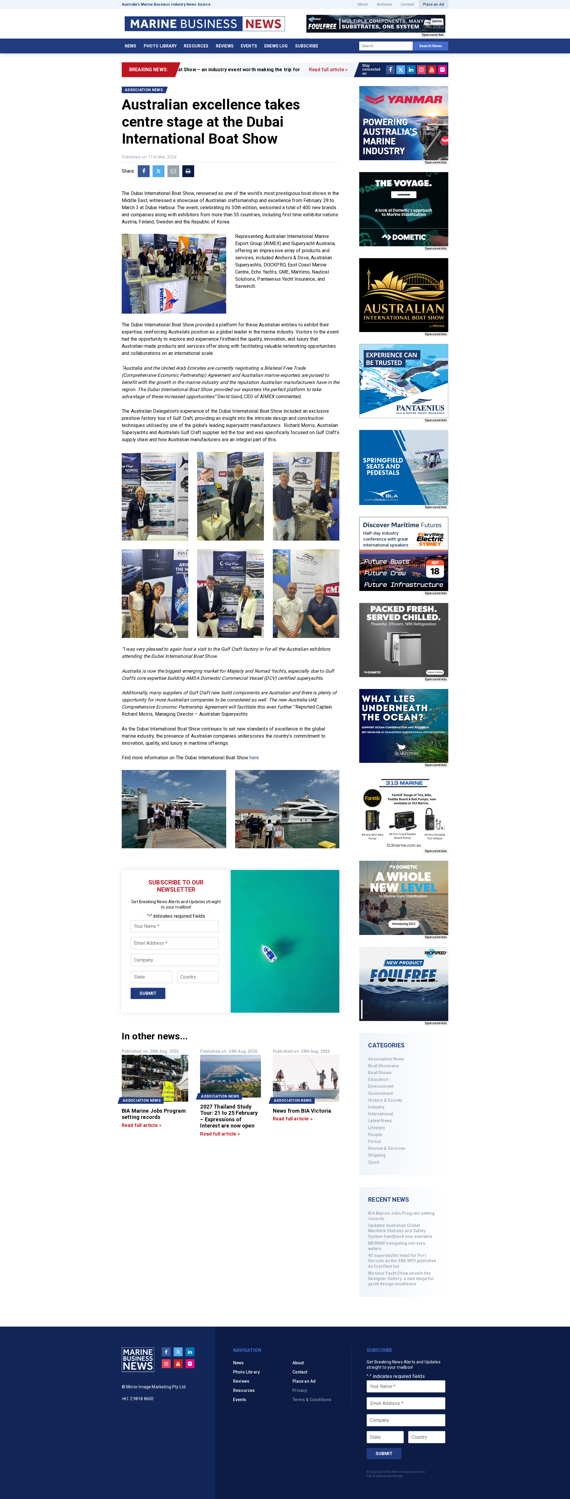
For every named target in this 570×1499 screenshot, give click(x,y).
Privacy (299, 1390)
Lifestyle (376, 1127)
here (254, 757)
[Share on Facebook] (144, 171)
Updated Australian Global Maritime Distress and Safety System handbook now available (400, 1230)
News (131, 46)
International (380, 1113)
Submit (148, 993)
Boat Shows (380, 1072)
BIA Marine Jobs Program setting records (401, 1216)
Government (380, 1093)
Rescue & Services (386, 1148)
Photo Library (160, 46)
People (375, 1134)
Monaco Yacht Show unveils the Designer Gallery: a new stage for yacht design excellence (401, 1278)
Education (378, 1079)
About (362, 4)
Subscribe (306, 46)
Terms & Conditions (312, 1399)
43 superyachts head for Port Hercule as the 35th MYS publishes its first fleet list (402, 1260)
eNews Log (276, 46)
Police (374, 1141)
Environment (380, 1086)
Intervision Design (389, 1476)
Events (249, 46)
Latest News (380, 1120)
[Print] (188, 171)
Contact (407, 4)
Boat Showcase (383, 1065)
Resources (196, 46)
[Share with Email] (173, 171)
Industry (376, 1107)
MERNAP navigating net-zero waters (396, 1246)
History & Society (385, 1100)
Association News (386, 1059)
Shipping (377, 1155)
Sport (373, 1162)
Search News (430, 46)
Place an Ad (433, 4)
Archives (384, 4)
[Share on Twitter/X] (158, 171)
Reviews (225, 46)
